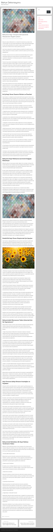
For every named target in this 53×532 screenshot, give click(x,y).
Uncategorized (6, 516)
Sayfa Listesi (40, 19)
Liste (39, 17)
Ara (39, 9)
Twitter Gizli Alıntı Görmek (43, 25)
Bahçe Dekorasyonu (11, 2)
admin (17, 38)
